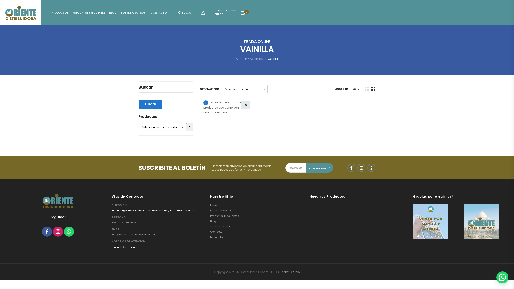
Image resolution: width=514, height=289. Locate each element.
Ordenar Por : (210, 89)
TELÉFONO (119, 217)
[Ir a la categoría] (189, 127)
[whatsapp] (371, 168)
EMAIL (116, 229)
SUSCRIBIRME (317, 168)
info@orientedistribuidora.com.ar (134, 234)
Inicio (213, 205)
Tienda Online (253, 59)
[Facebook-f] (47, 232)
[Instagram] (58, 232)
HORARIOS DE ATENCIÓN (128, 241)
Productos (59, 13)
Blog (113, 13)
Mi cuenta (216, 237)
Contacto (216, 231)
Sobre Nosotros (133, 13)
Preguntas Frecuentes (88, 13)
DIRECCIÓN (119, 205)
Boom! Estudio (290, 272)
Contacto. (159, 13)
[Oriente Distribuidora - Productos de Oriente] (20, 12)
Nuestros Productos (223, 210)
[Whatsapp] (69, 232)
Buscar (146, 87)
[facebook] (351, 168)
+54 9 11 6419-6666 (124, 222)
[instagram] (361, 168)
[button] (502, 277)
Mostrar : (341, 89)
